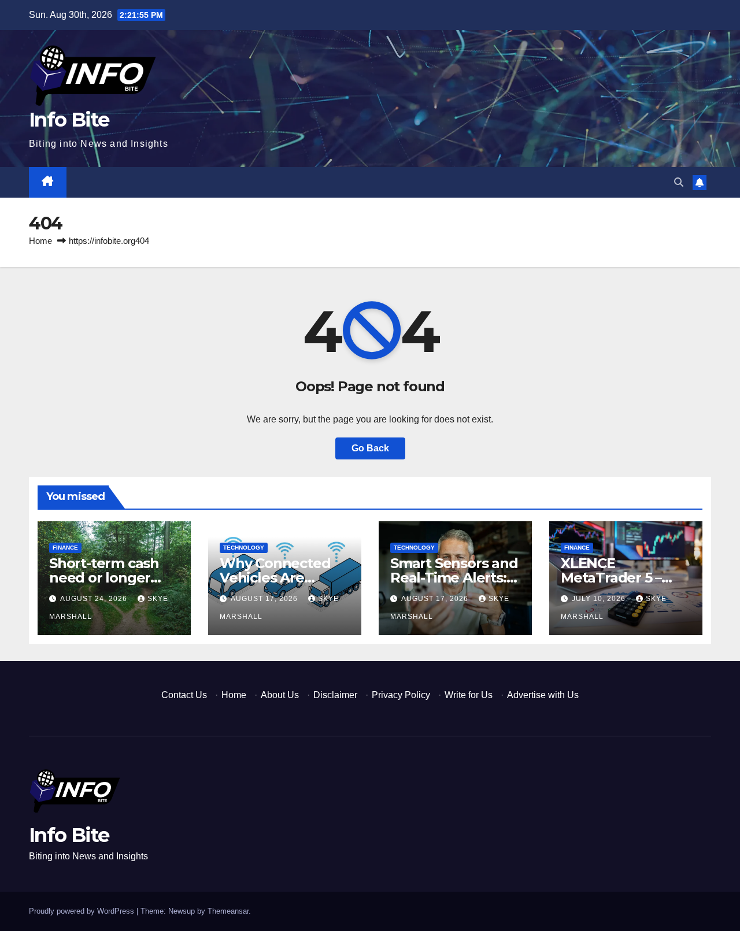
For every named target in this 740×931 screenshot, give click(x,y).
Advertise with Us (543, 695)
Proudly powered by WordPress (82, 911)
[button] (678, 182)
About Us (280, 695)
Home (40, 241)
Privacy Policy (401, 695)
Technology (243, 547)
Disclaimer (335, 695)
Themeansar (228, 911)
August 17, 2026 (265, 599)
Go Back (370, 448)
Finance (65, 547)
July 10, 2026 (600, 599)
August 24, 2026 (95, 599)
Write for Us (469, 695)
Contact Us (184, 695)
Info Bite (69, 119)
